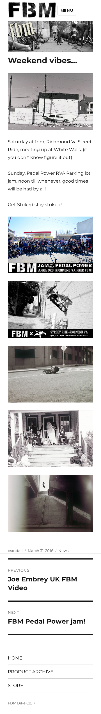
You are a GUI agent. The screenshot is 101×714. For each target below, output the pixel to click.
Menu (67, 10)
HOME (15, 658)
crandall (15, 550)
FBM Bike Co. (20, 703)
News (63, 550)
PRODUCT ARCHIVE (30, 671)
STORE (15, 685)
